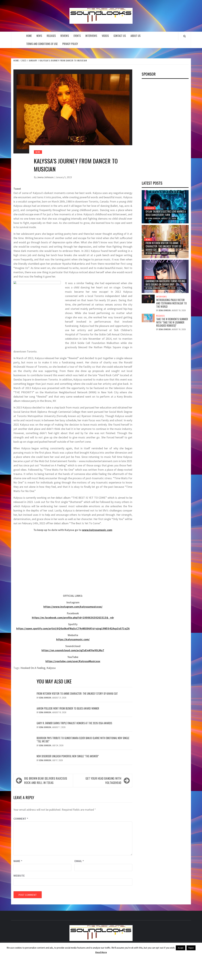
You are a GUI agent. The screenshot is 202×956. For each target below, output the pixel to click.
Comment (20, 818)
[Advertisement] (165, 128)
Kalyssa (51, 668)
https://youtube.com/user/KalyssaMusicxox (72, 661)
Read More (101, 952)
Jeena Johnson (45, 177)
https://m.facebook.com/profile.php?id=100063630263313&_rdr (73, 617)
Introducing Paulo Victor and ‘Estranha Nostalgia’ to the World (171, 303)
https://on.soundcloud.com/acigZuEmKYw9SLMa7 (73, 650)
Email (79, 861)
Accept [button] (180, 948)
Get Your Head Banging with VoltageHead (103, 780)
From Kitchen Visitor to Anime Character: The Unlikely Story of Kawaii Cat (77, 693)
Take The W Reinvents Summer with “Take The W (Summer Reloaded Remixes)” (172, 322)
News (39, 36)
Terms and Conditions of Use (42, 44)
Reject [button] (191, 948)
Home (29, 36)
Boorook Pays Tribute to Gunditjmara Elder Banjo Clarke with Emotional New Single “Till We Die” (83, 739)
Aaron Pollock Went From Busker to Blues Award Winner (68, 708)
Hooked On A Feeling (33, 668)
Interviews (91, 36)
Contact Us (119, 36)
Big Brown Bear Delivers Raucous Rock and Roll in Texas (45, 780)
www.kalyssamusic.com (97, 530)
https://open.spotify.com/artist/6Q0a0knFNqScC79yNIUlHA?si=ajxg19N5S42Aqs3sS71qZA (73, 628)
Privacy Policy (70, 44)
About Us (135, 36)
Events (77, 36)
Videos (105, 36)
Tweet (17, 188)
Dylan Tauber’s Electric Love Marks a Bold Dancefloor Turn (166, 213)
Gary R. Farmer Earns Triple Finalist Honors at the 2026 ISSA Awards (74, 723)
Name (17, 861)
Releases (51, 36)
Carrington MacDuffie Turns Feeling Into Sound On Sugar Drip (165, 282)
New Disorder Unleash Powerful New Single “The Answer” (68, 756)
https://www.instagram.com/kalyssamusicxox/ (72, 606)
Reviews (64, 36)
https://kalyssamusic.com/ (73, 639)
